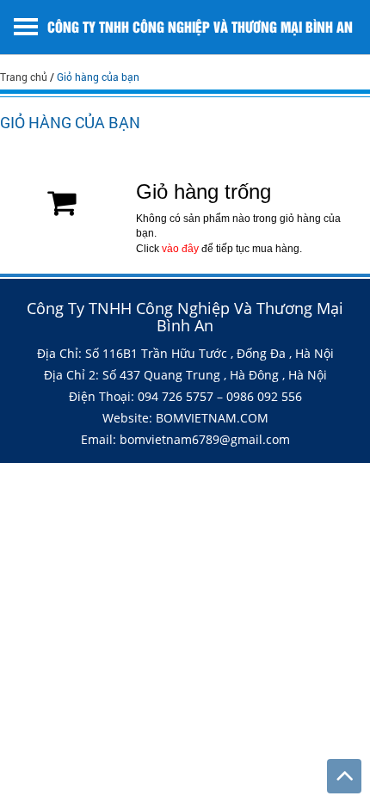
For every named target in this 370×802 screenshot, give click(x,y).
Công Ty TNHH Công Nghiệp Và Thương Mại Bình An (200, 26)
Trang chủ (23, 76)
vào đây (180, 249)
